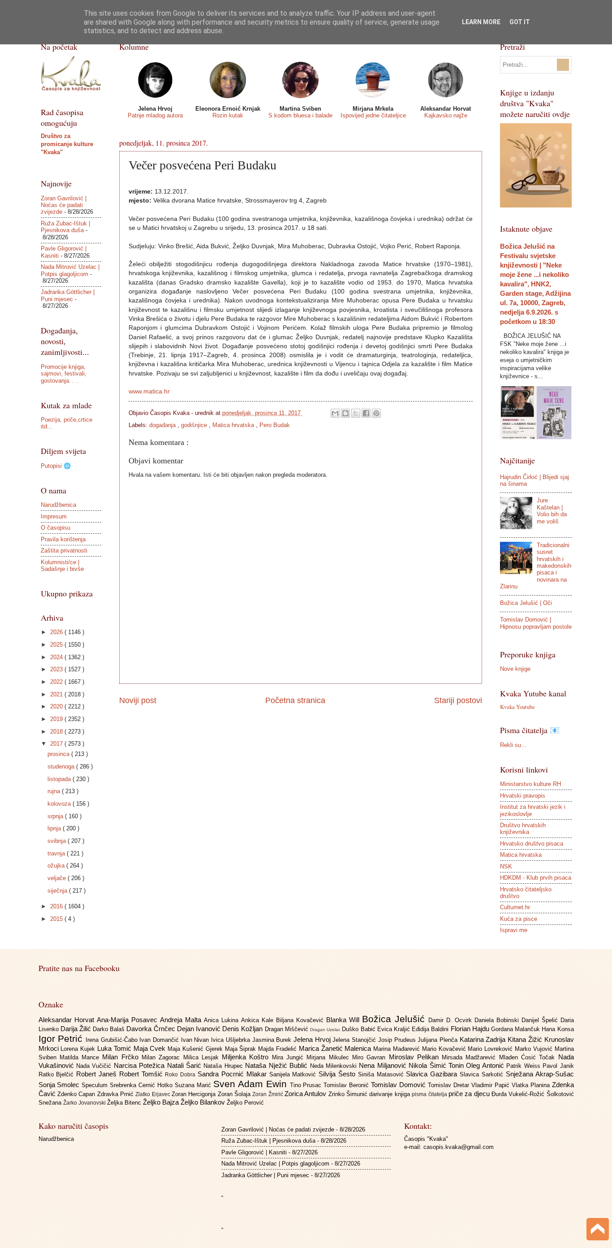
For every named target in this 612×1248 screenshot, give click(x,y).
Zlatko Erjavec (153, 1094)
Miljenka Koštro (247, 1057)
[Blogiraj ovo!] (345, 413)
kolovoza (60, 803)
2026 (57, 632)
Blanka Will (344, 1019)
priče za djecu (469, 1093)
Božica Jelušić (395, 1019)
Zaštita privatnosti (64, 550)
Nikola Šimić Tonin (437, 1065)
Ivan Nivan (196, 1039)
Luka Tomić (115, 1048)
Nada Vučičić (95, 1065)
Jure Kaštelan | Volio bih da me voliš (552, 510)
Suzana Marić (194, 1085)
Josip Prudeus (398, 1039)
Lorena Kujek (78, 1048)
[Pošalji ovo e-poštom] (335, 413)
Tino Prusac (307, 1085)
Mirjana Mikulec (329, 1057)
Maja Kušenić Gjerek (196, 1048)
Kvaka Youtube (517, 707)
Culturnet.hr (515, 907)
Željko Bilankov (204, 1102)
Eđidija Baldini (431, 1029)
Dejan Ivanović (199, 1028)
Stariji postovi (458, 700)
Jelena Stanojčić (355, 1039)
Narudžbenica (58, 504)
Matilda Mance (81, 1057)
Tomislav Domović (399, 1084)
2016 (57, 906)
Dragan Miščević (287, 1029)
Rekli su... (513, 745)
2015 (57, 918)
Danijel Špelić (540, 1020)
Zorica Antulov (306, 1093)
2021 (57, 694)
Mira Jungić (289, 1057)
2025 (57, 644)
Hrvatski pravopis (522, 795)
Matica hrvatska (234, 425)
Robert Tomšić (142, 1074)
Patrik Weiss (524, 1065)
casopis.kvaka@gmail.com (458, 1147)
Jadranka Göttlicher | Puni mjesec (68, 295)
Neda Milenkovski (334, 1065)
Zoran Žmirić (268, 1094)
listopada (60, 779)
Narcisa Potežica (140, 1065)
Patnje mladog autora (155, 115)
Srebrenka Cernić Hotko (142, 1085)
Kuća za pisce (518, 918)
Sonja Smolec (60, 1084)
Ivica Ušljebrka (231, 1039)
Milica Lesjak (202, 1057)
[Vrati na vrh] (597, 1230)
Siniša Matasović (382, 1074)
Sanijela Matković (294, 1074)
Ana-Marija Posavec (128, 1019)
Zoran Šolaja (235, 1094)
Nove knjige (515, 668)
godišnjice (195, 425)
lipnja (55, 828)
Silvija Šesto (338, 1074)
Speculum (96, 1085)
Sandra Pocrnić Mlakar (233, 1074)
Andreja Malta (182, 1019)
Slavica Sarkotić (483, 1074)
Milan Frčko (122, 1057)
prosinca (59, 754)
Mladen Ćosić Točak (528, 1057)
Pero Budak (274, 425)
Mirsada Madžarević (470, 1057)
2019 (57, 719)
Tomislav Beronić (347, 1085)
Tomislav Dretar (449, 1085)
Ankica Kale (258, 1020)
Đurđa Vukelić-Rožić (519, 1094)
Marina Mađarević (397, 1048)
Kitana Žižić (526, 1039)
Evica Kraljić (394, 1029)
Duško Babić (359, 1029)
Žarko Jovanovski (85, 1102)
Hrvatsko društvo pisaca (531, 843)
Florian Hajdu (471, 1028)
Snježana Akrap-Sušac (540, 1074)
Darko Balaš (109, 1029)
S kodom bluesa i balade (300, 115)
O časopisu (55, 527)
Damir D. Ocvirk (451, 1020)
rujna (54, 791)
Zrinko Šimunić (349, 1094)
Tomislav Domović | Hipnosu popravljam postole (536, 623)
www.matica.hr (149, 391)
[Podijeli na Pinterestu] (376, 413)
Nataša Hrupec (224, 1065)
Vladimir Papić (491, 1085)
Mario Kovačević (445, 1048)
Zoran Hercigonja (195, 1094)
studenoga (61, 766)
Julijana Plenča (438, 1039)
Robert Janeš (97, 1074)
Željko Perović (245, 1102)
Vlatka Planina (532, 1085)
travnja (57, 853)
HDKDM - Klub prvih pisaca (535, 877)
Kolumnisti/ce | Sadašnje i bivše (62, 565)
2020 (57, 706)
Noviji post (137, 700)
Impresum (54, 516)
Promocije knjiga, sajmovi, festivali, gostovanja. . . (63, 373)
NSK (506, 866)
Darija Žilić (76, 1028)
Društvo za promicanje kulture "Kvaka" (67, 144)
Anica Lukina (222, 1020)
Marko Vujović (535, 1048)
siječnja (58, 890)
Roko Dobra (181, 1074)
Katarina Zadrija (484, 1039)
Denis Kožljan (243, 1028)
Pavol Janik (558, 1065)
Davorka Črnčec (151, 1028)
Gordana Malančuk (516, 1029)
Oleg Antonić (486, 1065)
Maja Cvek (151, 1048)
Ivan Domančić (160, 1039)
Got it (519, 22)
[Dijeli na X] (355, 413)
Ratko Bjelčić (58, 1074)
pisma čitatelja (430, 1094)
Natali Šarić (185, 1065)
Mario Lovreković (491, 1048)
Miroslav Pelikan (415, 1057)
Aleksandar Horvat (68, 1019)
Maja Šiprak (242, 1048)
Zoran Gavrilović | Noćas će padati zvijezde (63, 205)
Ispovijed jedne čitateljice (373, 115)
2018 (57, 731)
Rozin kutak (227, 115)
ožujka (56, 865)
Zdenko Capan (77, 1094)
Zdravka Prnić (116, 1094)
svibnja (57, 841)
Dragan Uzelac (326, 1029)
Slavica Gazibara (433, 1074)
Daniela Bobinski (497, 1020)
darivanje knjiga (390, 1094)
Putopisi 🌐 (56, 465)
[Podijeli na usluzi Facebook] (366, 413)
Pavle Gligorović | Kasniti (254, 1152)
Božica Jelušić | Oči (526, 603)
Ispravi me (513, 930)
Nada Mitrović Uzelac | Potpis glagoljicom (70, 270)
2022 (57, 681)
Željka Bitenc (125, 1102)
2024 (57, 657)
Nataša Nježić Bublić (277, 1065)
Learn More (481, 22)
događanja (163, 425)
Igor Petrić (62, 1038)
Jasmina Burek (272, 1039)
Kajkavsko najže (445, 115)
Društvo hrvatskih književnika (523, 828)
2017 (57, 743)
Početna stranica (295, 700)
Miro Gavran (370, 1057)
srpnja (56, 816)
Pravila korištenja (63, 539)
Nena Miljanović (384, 1065)
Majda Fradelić (278, 1048)
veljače (57, 878)
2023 (57, 669)
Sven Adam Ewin (251, 1084)
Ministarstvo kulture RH (530, 784)
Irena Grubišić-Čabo (112, 1039)
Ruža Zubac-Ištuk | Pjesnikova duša (65, 226)
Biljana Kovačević (301, 1020)
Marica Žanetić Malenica (336, 1048)
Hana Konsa (557, 1029)
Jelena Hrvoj (312, 1039)
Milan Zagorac (162, 1057)
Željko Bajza (162, 1102)
